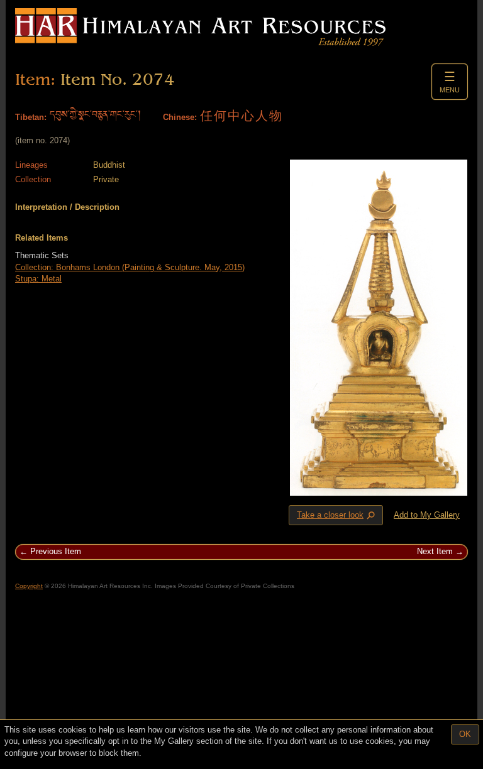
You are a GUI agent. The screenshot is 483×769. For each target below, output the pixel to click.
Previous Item (55, 551)
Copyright (29, 585)
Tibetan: (31, 117)
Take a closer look (337, 516)
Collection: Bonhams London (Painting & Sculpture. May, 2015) (130, 267)
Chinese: (180, 117)
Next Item (435, 551)
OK (465, 734)
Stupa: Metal (38, 278)
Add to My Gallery (427, 515)
